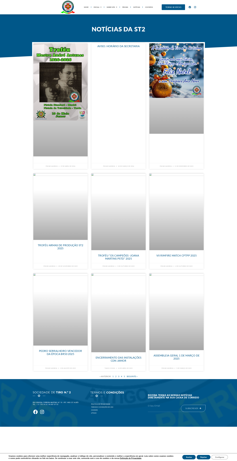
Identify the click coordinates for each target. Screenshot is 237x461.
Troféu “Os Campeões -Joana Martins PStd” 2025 (118, 257)
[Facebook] (190, 7)
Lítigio (94, 413)
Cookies (94, 410)
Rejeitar (203, 457)
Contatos (149, 7)
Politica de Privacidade (100, 404)
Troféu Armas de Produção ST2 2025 (60, 247)
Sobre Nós (111, 7)
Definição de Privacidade (130, 458)
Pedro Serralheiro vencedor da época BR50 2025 (60, 352)
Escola (96, 7)
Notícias (136, 7)
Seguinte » (132, 376)
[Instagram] (195, 7)
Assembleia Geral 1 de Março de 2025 (177, 357)
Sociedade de (52, 392)
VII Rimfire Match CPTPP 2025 (176, 255)
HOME (86, 7)
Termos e (107, 392)
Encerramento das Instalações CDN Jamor (118, 359)
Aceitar (189, 457)
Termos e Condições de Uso (102, 407)
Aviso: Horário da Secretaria (118, 46)
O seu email (154, 406)
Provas (125, 7)
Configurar (219, 457)
